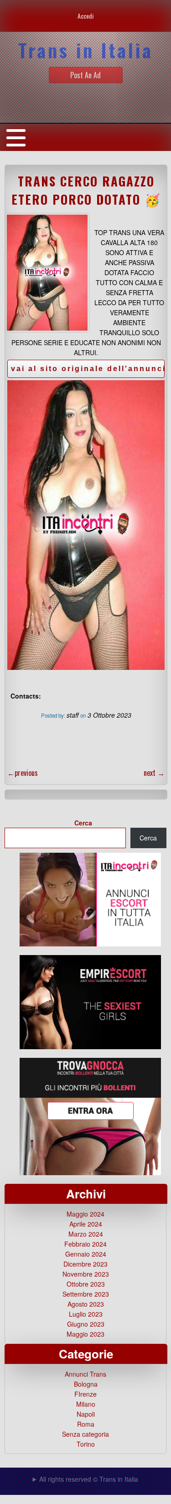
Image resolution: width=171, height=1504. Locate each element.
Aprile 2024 (85, 1223)
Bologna (86, 1383)
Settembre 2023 (85, 1293)
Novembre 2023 (85, 1273)
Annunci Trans (85, 1373)
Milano (85, 1403)
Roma (85, 1424)
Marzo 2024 (85, 1233)
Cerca (83, 822)
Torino (86, 1444)
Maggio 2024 (85, 1213)
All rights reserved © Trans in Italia (88, 1479)
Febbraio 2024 (85, 1243)
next (154, 772)
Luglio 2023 (86, 1313)
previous (22, 772)
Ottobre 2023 (86, 1283)
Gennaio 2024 (85, 1253)
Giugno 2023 (85, 1323)
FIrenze (85, 1393)
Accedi (85, 15)
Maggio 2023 (85, 1333)
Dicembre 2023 (85, 1263)
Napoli (86, 1413)
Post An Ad (85, 75)
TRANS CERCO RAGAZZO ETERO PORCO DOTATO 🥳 (86, 190)
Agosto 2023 (85, 1303)
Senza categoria (85, 1434)
